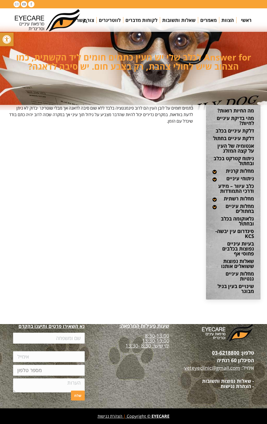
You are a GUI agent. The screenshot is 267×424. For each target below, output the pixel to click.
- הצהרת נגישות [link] (237, 386)
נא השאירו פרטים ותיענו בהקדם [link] (52, 326)
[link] (7, 39)
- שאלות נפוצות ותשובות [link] (228, 381)
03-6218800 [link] (225, 352)
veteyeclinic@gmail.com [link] (212, 368)
